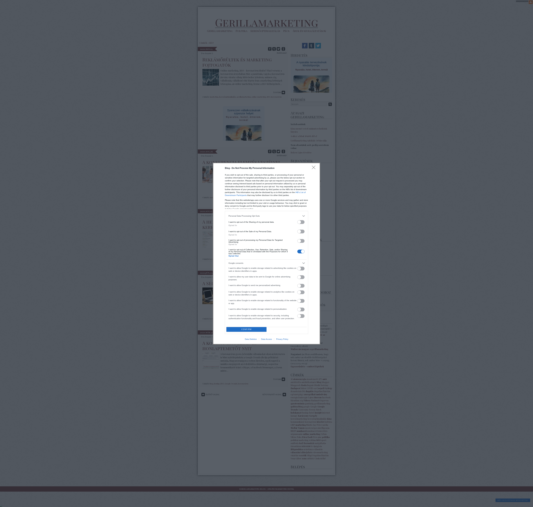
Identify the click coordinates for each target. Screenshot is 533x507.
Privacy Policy (282, 339)
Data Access (266, 339)
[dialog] (266, 253)
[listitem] (266, 216)
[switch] (301, 222)
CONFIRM (246, 329)
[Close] (314, 168)
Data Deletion (251, 339)
